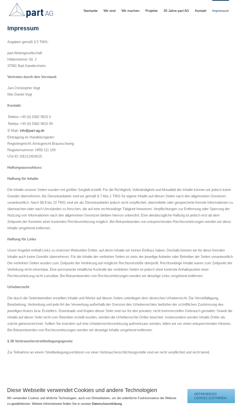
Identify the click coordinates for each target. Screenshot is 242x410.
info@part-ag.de (32, 130)
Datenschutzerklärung (107, 404)
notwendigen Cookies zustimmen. (210, 396)
